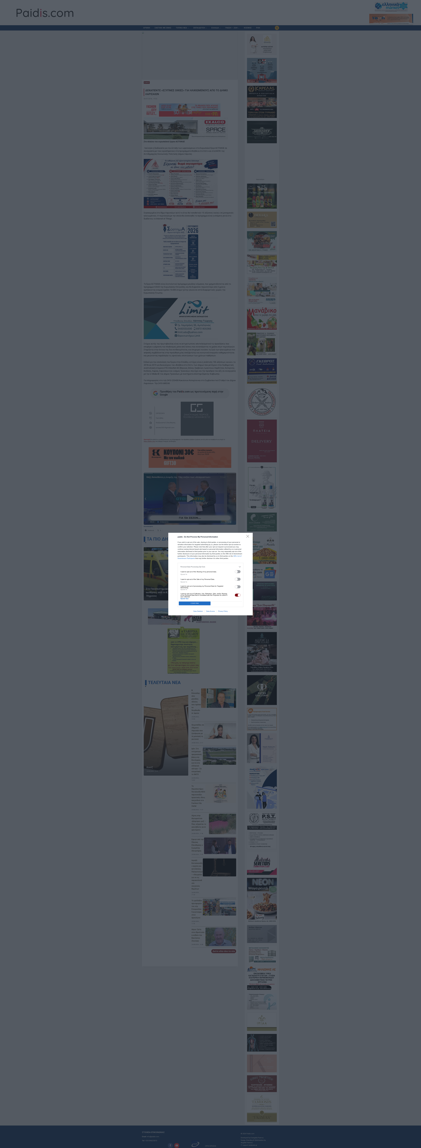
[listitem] (210, 567)
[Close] (248, 537)
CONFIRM (195, 603)
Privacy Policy (223, 611)
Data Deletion (198, 611)
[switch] (238, 571)
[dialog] (210, 574)
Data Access (210, 611)
